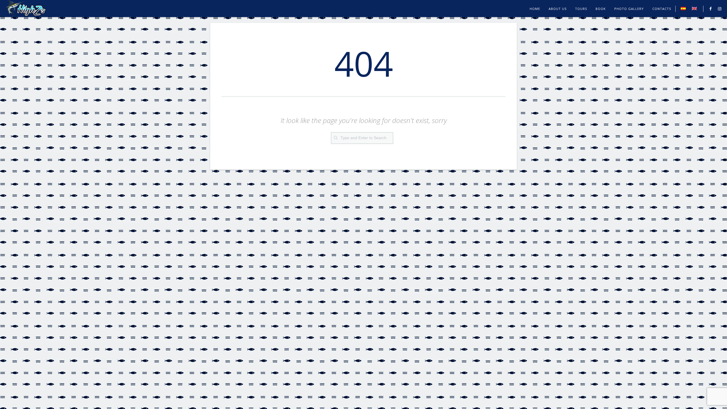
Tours (581, 9)
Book (601, 9)
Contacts (661, 9)
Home (535, 9)
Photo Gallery (629, 9)
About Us (558, 9)
